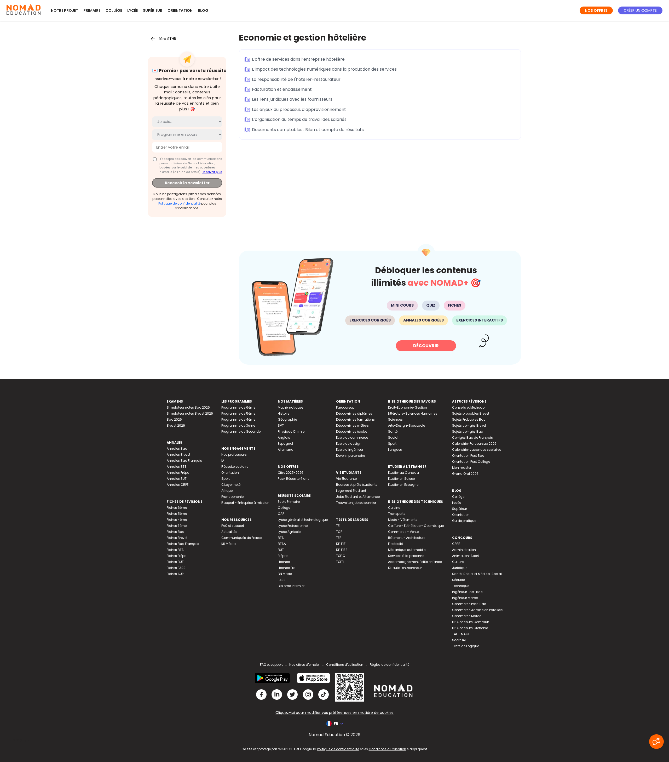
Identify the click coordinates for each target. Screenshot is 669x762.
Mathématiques (290, 407)
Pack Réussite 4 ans (293, 478)
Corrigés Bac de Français (472, 437)
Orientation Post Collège (471, 461)
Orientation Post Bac (468, 455)
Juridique (459, 568)
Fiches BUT (175, 562)
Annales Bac (177, 448)
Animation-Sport (465, 556)
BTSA (282, 543)
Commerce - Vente (403, 531)
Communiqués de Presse (241, 537)
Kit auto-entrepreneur (405, 568)
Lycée (132, 10)
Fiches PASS (176, 568)
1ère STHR (167, 38)
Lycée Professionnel (293, 525)
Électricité (395, 543)
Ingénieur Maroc (465, 598)
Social (393, 437)
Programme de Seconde (241, 431)
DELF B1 (341, 543)
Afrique (227, 490)
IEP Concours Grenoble (470, 628)
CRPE (456, 543)
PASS (282, 580)
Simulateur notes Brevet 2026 (190, 413)
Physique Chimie (291, 431)
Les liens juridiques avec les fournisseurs (292, 99)
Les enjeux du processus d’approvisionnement (299, 109)
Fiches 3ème (177, 525)
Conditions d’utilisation (387, 749)
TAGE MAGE (461, 634)
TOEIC (340, 556)
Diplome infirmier (291, 586)
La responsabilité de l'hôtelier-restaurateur (296, 79)
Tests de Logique (465, 646)
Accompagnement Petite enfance (415, 562)
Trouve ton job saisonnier (356, 502)
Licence (284, 562)
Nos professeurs (234, 454)
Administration (464, 549)
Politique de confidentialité (179, 203)
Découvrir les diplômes (354, 413)
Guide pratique (464, 520)
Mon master (461, 467)
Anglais (284, 437)
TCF (339, 531)
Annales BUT (177, 478)
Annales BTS (177, 466)
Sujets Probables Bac (469, 419)
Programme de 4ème (238, 419)
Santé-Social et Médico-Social (477, 574)
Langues (395, 449)
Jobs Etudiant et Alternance (358, 496)
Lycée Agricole (289, 531)
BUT (281, 549)
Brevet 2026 (176, 425)
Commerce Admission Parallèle (477, 610)
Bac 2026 (174, 419)
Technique (460, 586)
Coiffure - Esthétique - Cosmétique (416, 525)
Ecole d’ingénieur (349, 449)
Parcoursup (345, 407)
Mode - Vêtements (402, 519)
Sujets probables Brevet (470, 413)
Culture (458, 562)
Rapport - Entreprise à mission (245, 502)
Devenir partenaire (350, 455)
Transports (396, 513)
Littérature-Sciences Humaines (412, 413)
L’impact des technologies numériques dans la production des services (324, 69)
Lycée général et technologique (303, 519)
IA (222, 460)
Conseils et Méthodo (468, 407)
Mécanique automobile (406, 549)
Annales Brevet (178, 454)
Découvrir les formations (355, 419)
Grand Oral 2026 (465, 473)
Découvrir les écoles (351, 431)
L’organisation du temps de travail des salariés (299, 119)
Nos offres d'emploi (304, 664)
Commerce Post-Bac (469, 604)
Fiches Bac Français (183, 543)
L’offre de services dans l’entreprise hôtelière (298, 59)
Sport (225, 478)
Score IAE (459, 640)
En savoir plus (212, 172)
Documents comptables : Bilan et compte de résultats (308, 130)
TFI (338, 525)
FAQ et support (232, 525)
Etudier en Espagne (403, 484)
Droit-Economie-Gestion (407, 407)
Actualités (229, 531)
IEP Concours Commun (470, 622)
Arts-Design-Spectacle (406, 425)
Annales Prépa (178, 472)
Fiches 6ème (177, 507)
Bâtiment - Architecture (406, 537)
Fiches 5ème (177, 513)
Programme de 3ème (238, 425)
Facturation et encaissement (282, 89)
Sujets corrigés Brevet (469, 425)
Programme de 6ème (238, 407)
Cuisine (394, 507)
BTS (281, 537)
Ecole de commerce (352, 437)
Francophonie (232, 496)
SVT (281, 425)
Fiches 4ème (177, 519)
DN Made (285, 574)
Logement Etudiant (351, 490)
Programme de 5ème (238, 413)
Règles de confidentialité (389, 664)
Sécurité (458, 580)
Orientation (180, 10)
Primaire (91, 10)
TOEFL (340, 562)
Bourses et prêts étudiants (356, 484)
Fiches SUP (175, 574)
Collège (114, 10)
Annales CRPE (177, 484)
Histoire (283, 413)
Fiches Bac (175, 531)
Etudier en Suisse (401, 478)
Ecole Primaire (289, 501)
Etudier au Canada (403, 472)
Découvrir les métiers (352, 425)
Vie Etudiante (346, 478)
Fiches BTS (175, 549)
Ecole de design (348, 443)
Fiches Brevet (177, 537)
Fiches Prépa (177, 556)
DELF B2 (341, 549)
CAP (281, 513)
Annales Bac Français (184, 460)
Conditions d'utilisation (344, 664)
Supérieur (152, 10)
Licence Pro (286, 568)
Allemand (285, 449)
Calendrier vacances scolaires (476, 449)
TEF (338, 537)
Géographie (287, 419)
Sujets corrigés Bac (467, 431)
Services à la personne (406, 556)
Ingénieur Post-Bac (467, 592)
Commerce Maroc (466, 616)
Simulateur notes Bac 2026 (188, 407)
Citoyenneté (230, 484)
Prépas (283, 556)
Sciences (395, 419)
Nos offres (596, 10)
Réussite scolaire (234, 466)
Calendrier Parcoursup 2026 (474, 443)
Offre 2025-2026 (290, 472)
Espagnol (285, 443)
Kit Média (228, 543)
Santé (392, 431)
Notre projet (64, 10)
